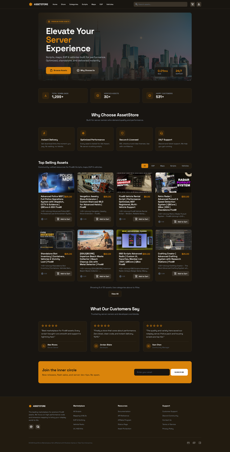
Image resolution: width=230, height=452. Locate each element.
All (145, 166)
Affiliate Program (124, 420)
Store (63, 4)
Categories (73, 4)
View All (115, 294)
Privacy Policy (168, 429)
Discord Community (170, 416)
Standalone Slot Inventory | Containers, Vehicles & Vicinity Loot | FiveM (52, 257)
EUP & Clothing (79, 420)
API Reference (123, 416)
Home (55, 4)
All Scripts (77, 411)
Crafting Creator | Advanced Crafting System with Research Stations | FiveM (169, 257)
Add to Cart (63, 219)
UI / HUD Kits (78, 429)
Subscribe (179, 372)
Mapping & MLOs (80, 416)
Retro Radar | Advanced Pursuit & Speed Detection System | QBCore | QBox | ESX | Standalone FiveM (168, 203)
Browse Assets (58, 70)
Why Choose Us (86, 70)
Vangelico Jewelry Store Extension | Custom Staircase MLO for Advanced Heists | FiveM (91, 201)
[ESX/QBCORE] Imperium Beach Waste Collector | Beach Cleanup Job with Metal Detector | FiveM (92, 259)
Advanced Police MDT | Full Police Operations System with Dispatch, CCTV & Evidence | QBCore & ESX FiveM (52, 201)
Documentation (124, 411)
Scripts (85, 4)
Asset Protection (124, 429)
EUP (101, 4)
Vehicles (109, 4)
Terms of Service (169, 424)
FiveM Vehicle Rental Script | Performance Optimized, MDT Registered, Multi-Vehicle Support (129, 201)
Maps (94, 4)
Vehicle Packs (78, 424)
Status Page (123, 424)
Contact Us (166, 420)
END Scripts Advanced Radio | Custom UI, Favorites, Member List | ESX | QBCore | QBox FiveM (130, 259)
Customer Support (169, 411)
